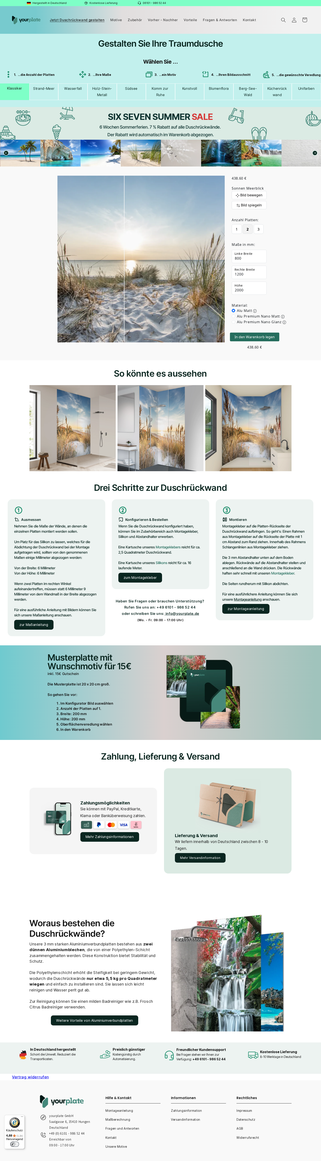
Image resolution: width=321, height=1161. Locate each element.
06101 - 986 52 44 (154, 3)
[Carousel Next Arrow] (315, 153)
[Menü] (22, 1117)
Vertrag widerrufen (30, 1077)
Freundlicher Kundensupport (201, 1049)
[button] (283, 20)
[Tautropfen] (141, 153)
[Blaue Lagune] (60, 153)
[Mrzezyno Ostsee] (101, 153)
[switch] (14, 1144)
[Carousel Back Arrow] (6, 153)
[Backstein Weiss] (261, 153)
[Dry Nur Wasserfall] (221, 153)
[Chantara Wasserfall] (181, 153)
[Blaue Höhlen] (20, 153)
